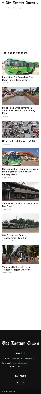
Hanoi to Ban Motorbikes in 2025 (19, 141)
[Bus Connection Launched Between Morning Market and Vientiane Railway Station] (20, 157)
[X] (23, 383)
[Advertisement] (20, 30)
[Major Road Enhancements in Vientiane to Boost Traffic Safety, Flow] (20, 96)
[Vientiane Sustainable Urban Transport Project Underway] (20, 254)
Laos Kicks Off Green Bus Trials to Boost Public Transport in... (19, 78)
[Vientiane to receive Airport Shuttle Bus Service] (20, 191)
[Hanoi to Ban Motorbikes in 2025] (20, 129)
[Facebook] (18, 383)
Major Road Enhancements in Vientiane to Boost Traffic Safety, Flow (18, 111)
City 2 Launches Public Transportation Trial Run (14, 236)
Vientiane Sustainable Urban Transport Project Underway (16, 268)
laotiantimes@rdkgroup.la (19, 363)
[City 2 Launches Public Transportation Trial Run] (20, 223)
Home (4, 8)
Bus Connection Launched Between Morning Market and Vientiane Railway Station (20, 172)
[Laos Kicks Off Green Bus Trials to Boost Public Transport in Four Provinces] (20, 66)
